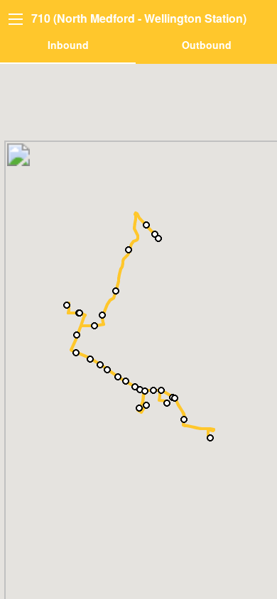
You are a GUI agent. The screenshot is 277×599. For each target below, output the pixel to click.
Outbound (207, 45)
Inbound (68, 45)
